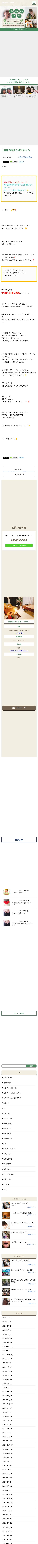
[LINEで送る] (14, 162)
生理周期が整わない (18, 892)
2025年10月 (6, 1355)
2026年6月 (5, 1322)
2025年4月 (5, 1379)
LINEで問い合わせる (19, 545)
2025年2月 (5, 1387)
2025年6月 (5, 1371)
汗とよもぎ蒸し (8, 1174)
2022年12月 (6, 1494)
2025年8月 (5, 1363)
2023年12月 (6, 1445)
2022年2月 (5, 1535)
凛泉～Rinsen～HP (19, 708)
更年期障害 (7, 1164)
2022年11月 (6, 1498)
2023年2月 (5, 1486)
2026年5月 (5, 1326)
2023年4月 (5, 1478)
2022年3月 (5, 1531)
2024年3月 (5, 1433)
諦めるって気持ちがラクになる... (21, 1289)
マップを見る (19, 633)
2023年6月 (5, 1470)
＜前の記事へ (18, 469)
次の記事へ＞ (20, 474)
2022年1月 (5, 1539)
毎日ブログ (7, 1169)
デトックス (7, 1113)
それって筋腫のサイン (19, 913)
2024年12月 (6, 1396)
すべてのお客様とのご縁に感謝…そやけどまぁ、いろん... (23, 1300)
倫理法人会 (7, 1128)
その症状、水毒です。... (19, 1242)
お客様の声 (7, 1083)
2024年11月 (6, 1400)
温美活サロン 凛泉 (7, 2)
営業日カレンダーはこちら (19, 650)
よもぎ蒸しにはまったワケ (12, 1093)
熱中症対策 (7, 1179)
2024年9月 (5, 1408)
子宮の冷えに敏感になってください (22, 924)
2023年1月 (5, 1490)
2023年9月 (5, 1457)
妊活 (4, 1144)
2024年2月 (5, 1437)
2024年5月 (5, 1424)
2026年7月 (5, 1318)
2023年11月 (6, 1449)
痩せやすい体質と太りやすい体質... (22, 1270)
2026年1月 (5, 1342)
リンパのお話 (7, 1118)
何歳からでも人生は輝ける (6, 96)
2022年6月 (5, 1519)
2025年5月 (5, 1375)
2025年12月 (6, 1346)
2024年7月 (5, 1416)
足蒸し (5, 1189)
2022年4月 (5, 1527)
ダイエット (7, 1108)
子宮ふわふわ (7, 1154)
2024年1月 (5, 1441)
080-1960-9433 (19, 540)
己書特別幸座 (8, 1159)
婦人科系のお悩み (26, 157)
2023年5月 (5, 1474)
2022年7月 (5, 1515)
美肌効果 (6, 1184)
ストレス (6, 1103)
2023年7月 (5, 1465)
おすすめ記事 (7, 1078)
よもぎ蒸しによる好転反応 (12, 1098)
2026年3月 (5, 1334)
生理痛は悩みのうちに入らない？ (21, 904)
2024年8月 (5, 1412)
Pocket (21, 162)
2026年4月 (5, 1330)
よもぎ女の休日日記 (10, 1088)
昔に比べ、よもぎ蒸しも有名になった (31, 96)
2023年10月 (6, 1453)
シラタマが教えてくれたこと (19, 96)
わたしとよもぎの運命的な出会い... (22, 1213)
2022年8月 (5, 1511)
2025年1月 (5, 1392)
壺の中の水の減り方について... (21, 1232)
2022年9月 (5, 1507)
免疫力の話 (7, 1133)
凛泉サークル (7, 1139)
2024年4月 (5, 1429)
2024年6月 (5, 1420)
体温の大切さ (7, 1123)
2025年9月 (5, 1359)
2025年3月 (5, 1383)
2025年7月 (5, 1367)
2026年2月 (5, 1338)
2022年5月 (5, 1523)
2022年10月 (6, 1502)
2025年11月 (6, 1351)
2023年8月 (5, 1461)
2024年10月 (6, 1404)
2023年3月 (5, 1482)
